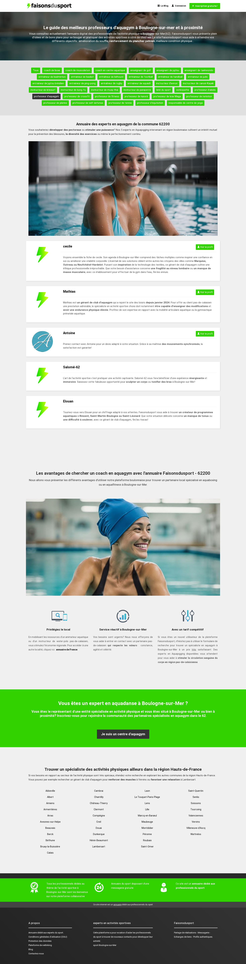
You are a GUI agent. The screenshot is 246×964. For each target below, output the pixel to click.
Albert (50, 797)
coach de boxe (52, 70)
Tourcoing (195, 809)
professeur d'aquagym (46, 96)
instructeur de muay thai (104, 89)
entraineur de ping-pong (82, 83)
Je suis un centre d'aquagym (123, 734)
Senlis (196, 797)
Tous (35, 70)
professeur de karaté (136, 96)
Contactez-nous (36, 953)
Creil (98, 821)
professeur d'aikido (205, 89)
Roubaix (147, 840)
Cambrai (98, 790)
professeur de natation (199, 96)
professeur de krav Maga (167, 96)
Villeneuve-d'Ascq (195, 828)
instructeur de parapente (137, 89)
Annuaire (32, 932)
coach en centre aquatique (110, 70)
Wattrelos (195, 834)
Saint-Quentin (195, 790)
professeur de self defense (87, 102)
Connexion (180, 6)
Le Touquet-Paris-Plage (147, 797)
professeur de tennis (120, 102)
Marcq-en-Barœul (147, 815)
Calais (50, 852)
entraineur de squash (139, 83)
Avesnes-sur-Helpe (50, 821)
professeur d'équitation (150, 102)
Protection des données (40, 941)
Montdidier (147, 828)
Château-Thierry (99, 803)
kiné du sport (163, 89)
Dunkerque (99, 834)
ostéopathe (182, 89)
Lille (147, 809)
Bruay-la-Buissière (50, 846)
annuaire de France (66, 649)
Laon (147, 790)
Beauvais (50, 828)
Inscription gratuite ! (206, 6)
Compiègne (99, 815)
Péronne (147, 834)
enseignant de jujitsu (167, 70)
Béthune (50, 840)
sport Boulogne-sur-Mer (104, 945)
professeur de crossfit (77, 96)
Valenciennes (196, 815)
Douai (99, 828)
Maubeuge (147, 821)
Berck (50, 834)
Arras (50, 815)
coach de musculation (77, 70)
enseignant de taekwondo (199, 70)
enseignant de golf (140, 70)
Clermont (99, 809)
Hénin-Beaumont (99, 840)
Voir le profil (206, 247)
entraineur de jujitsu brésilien (48, 83)
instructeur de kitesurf (42, 89)
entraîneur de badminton (52, 76)
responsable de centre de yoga (186, 102)
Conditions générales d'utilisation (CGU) (47, 937)
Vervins (196, 821)
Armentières (50, 809)
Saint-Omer (147, 846)
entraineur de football (141, 76)
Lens (147, 803)
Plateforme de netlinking (40, 945)
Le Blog (164, 6)
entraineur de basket (82, 76)
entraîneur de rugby (111, 83)
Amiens (50, 803)
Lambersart (98, 846)
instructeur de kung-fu (73, 89)
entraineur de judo (198, 76)
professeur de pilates (55, 102)
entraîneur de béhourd (111, 76)
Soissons (196, 803)
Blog (30, 949)
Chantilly (98, 797)
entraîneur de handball (170, 76)
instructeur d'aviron (167, 83)
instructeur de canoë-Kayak (198, 83)
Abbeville (50, 790)
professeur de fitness (107, 96)
